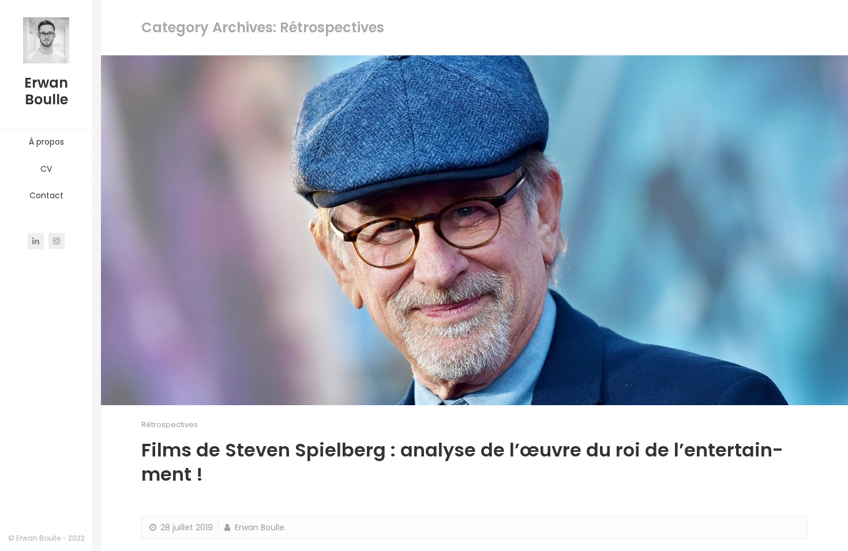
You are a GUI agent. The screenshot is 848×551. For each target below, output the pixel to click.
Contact (46, 195)
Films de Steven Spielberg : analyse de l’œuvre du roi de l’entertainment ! (462, 462)
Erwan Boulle (258, 527)
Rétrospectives (169, 424)
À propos (46, 142)
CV (46, 169)
